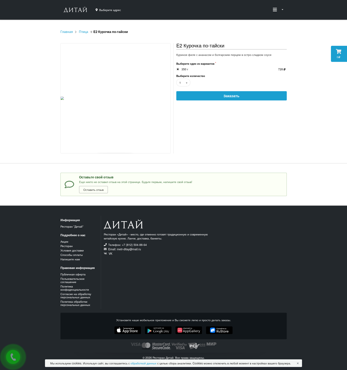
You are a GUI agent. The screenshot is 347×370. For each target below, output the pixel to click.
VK (110, 253)
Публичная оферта (73, 274)
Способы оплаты (71, 255)
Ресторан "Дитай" (71, 226)
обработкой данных (144, 363)
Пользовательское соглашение (72, 280)
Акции (64, 241)
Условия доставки (72, 250)
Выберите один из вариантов (195, 63)
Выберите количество (190, 76)
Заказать (231, 95)
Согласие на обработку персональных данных (75, 295)
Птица (83, 31)
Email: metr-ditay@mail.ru (124, 249)
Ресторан (66, 246)
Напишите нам (70, 259)
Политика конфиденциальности (74, 287)
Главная (66, 31)
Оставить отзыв (93, 190)
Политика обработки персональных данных (75, 302)
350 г (185, 69)
